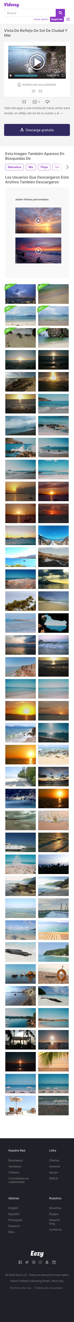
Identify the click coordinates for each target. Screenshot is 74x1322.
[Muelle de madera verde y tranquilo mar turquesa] (53, 930)
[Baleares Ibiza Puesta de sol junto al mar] (20, 711)
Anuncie (54, 1166)
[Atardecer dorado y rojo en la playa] (53, 798)
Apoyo (53, 1172)
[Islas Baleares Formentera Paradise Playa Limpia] (53, 689)
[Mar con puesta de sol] (53, 776)
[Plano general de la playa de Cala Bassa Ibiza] (20, 1018)
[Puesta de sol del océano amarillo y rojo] (20, 755)
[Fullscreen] (63, 75)
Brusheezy (15, 1160)
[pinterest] (33, 1262)
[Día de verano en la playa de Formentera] (20, 864)
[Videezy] (11, 5)
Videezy (14, 1172)
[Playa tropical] (53, 952)
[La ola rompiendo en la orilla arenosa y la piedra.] (20, 338)
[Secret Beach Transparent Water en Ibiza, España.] (20, 623)
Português (15, 1220)
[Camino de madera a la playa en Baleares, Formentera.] (53, 535)
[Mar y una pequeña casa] (20, 820)
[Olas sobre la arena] (53, 1105)
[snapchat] (47, 1262)
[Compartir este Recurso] (41, 91)
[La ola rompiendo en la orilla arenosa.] (53, 338)
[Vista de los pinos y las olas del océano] (20, 601)
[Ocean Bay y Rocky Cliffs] (20, 996)
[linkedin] (54, 1262)
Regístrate (57, 19)
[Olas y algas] (53, 557)
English (13, 1208)
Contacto (55, 1229)
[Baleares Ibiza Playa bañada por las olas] (53, 447)
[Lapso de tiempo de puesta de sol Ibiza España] (20, 491)
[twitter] (27, 1262)
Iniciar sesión (41, 19)
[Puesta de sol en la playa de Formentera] (20, 360)
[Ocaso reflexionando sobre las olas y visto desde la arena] (53, 382)
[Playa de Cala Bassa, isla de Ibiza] (53, 1018)
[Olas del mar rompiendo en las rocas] (20, 447)
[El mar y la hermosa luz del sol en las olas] (53, 842)
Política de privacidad (48, 1288)
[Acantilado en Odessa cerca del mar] (20, 667)
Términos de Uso (20, 1288)
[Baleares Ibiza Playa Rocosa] (20, 469)
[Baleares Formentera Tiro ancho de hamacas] (53, 1084)
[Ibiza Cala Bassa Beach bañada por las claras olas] (53, 404)
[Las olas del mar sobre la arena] (53, 820)
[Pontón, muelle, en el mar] (53, 908)
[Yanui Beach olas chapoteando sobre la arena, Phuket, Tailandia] (53, 886)
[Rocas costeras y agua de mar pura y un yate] (20, 974)
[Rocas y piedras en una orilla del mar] (20, 733)
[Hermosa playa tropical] (20, 776)
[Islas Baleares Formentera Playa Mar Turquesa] (20, 689)
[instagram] (40, 1262)
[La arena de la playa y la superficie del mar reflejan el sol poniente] (20, 404)
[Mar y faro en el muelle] (53, 645)
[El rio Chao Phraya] (20, 294)
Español (13, 1214)
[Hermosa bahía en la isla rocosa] (20, 798)
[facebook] (20, 1262)
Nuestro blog (54, 1221)
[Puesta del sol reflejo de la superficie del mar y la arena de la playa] (53, 667)
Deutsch (14, 1226)
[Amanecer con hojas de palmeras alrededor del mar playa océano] (53, 1062)
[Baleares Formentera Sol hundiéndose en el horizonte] (20, 1062)
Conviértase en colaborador (18, 1180)
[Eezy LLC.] (37, 1254)
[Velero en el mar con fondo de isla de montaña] (20, 535)
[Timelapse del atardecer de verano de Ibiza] (20, 513)
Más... (12, 1232)
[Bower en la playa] (20, 1040)
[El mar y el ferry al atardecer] (53, 579)
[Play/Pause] (11, 75)
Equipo (53, 1214)
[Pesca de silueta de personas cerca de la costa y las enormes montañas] (20, 426)
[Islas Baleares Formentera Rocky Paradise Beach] (53, 426)
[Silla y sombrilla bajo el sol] (20, 1105)
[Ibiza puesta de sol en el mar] (53, 360)
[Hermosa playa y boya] (53, 974)
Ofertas (54, 1160)
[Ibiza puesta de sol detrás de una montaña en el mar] (53, 711)
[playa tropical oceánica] (53, 601)
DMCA (53, 1178)
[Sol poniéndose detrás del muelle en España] (53, 1040)
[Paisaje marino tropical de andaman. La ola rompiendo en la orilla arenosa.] (53, 294)
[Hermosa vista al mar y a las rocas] (20, 382)
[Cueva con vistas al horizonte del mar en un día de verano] (53, 623)
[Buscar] (60, 13)
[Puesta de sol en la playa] (20, 645)
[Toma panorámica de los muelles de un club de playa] (20, 842)
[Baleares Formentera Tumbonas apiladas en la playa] (20, 1084)
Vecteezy (14, 1166)
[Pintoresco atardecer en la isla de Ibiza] (53, 513)
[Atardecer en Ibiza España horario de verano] (53, 491)
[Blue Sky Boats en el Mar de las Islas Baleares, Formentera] (53, 733)
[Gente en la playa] (20, 930)
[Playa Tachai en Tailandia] (53, 996)
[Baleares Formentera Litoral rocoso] (20, 579)
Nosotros (55, 1208)
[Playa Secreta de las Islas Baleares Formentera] (53, 469)
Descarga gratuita (40, 130)
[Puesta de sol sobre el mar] (53, 864)
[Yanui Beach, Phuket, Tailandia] (20, 886)
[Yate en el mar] (20, 557)
